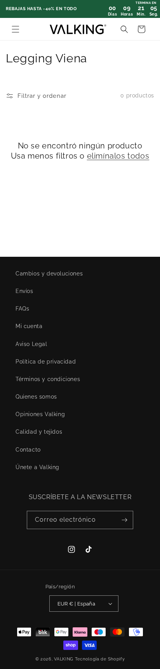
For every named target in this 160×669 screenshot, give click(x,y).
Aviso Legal (31, 344)
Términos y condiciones (48, 379)
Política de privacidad (46, 361)
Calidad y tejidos (39, 432)
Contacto (28, 450)
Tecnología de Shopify (100, 659)
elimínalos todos (118, 156)
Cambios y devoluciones (49, 273)
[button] (15, 29)
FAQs (22, 308)
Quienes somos (36, 397)
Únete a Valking (37, 467)
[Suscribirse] (124, 520)
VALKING (64, 659)
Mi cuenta (29, 326)
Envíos (24, 291)
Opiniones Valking (40, 414)
